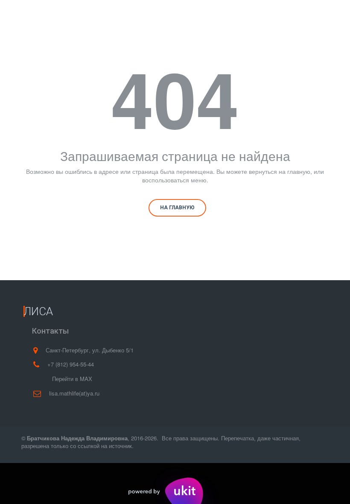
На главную (177, 208)
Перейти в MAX (72, 379)
